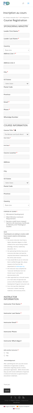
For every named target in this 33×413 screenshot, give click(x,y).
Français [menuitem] (17, 408)
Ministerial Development (15, 214)
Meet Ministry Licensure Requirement (14, 217)
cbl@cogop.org (20, 266)
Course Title (10, 130)
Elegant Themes (15, 400)
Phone (7, 110)
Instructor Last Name (12, 313)
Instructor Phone (10, 332)
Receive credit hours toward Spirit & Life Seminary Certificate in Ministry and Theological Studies (17, 223)
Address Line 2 (9, 63)
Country (7, 46)
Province (7, 94)
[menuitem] (9, 406)
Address (7, 162)
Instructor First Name (13, 304)
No (7, 355)
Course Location (10, 153)
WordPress (16, 402)
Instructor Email (10, 322)
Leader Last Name (11, 39)
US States (7, 80)
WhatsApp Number (11, 117)
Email (6, 102)
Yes (7, 353)
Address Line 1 (10, 54)
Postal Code (8, 87)
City (6, 72)
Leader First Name (11, 31)
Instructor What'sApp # (12, 341)
